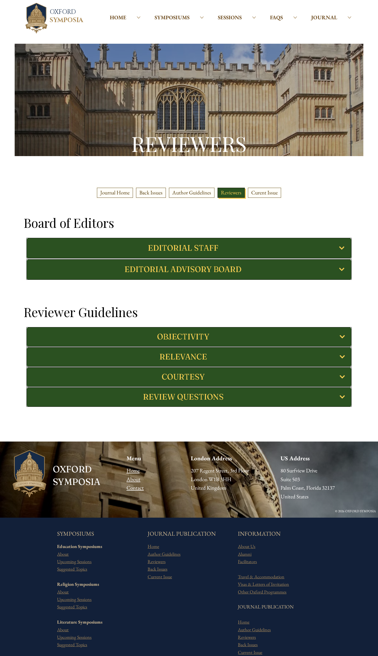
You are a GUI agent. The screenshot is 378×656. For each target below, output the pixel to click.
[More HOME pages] (138, 17)
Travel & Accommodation (261, 577)
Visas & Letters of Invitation (263, 584)
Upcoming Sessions (74, 561)
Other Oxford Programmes (262, 592)
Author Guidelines (164, 554)
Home (133, 470)
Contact (135, 487)
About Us (246, 546)
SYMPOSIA (66, 20)
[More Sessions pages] (254, 17)
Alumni (244, 554)
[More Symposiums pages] (202, 17)
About (133, 479)
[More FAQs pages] (295, 17)
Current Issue (160, 577)
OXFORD (63, 12)
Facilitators (247, 561)
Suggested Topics (72, 569)
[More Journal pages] (349, 17)
